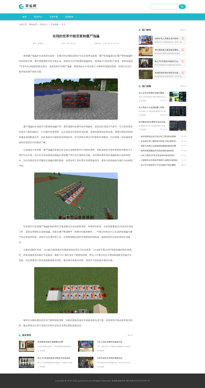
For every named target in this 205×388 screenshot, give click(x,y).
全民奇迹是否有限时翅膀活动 (109, 358)
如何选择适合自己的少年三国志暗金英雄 (158, 136)
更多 (129, 335)
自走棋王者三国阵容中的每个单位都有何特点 (160, 141)
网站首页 (33, 24)
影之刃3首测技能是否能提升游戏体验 (54, 358)
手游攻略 (54, 24)
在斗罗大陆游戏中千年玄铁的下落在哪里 (158, 165)
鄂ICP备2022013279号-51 (138, 381)
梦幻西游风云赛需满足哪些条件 (168, 50)
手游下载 (54, 16)
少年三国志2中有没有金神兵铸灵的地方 (158, 155)
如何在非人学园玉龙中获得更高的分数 (169, 38)
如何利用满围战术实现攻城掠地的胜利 (157, 150)
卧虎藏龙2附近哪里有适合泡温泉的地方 (153, 122)
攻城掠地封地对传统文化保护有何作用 (169, 72)
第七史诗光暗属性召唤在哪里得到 (153, 93)
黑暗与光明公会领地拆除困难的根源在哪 (158, 146)
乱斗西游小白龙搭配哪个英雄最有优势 (153, 107)
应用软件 (69, 16)
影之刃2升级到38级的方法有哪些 (169, 61)
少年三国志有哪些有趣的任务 (109, 342)
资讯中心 (38, 16)
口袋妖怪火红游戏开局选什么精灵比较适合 (159, 160)
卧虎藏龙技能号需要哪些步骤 (50, 342)
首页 (24, 16)
